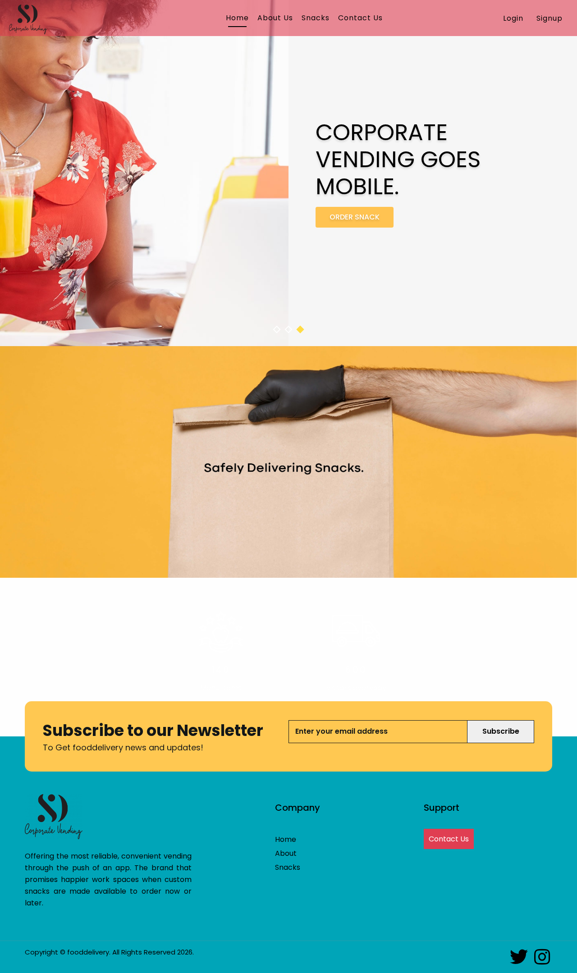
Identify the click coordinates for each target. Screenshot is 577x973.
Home (237, 18)
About (286, 853)
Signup (549, 18)
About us (275, 18)
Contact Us (449, 839)
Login (513, 18)
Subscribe (500, 731)
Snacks (316, 18)
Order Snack (355, 217)
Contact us (360, 18)
